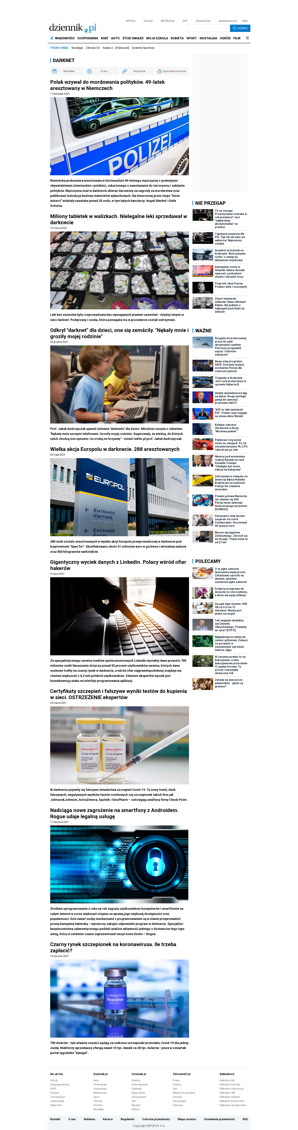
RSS (245, 1119)
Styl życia (178, 1105)
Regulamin (127, 1119)
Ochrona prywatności (156, 1119)
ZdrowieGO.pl (203, 20)
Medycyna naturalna (184, 1092)
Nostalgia (77, 47)
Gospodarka (100, 1088)
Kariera (108, 1119)
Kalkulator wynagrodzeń (233, 1105)
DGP (185, 20)
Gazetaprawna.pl (59, 1084)
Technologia (100, 1084)
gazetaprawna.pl (228, 20)
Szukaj (242, 28)
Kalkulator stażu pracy (232, 1088)
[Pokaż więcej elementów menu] (247, 38)
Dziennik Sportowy (143, 47)
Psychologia (179, 1101)
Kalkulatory (227, 1074)
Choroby (177, 1097)
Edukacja (137, 1088)
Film (134, 1101)
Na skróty (56, 1074)
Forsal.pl (54, 1092)
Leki (175, 1088)
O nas (72, 1119)
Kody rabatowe (140, 1084)
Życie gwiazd (139, 1097)
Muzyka (136, 1105)
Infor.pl (54, 1080)
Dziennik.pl (100, 1074)
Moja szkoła (138, 1092)
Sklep (245, 20)
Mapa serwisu (187, 1119)
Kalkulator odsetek (230, 1097)
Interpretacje (57, 1101)
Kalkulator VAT (228, 1092)
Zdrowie (97, 1101)
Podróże (98, 1105)
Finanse (177, 1084)
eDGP (53, 1088)
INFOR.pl (130, 20)
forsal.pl (148, 20)
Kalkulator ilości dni (230, 1084)
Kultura (136, 1109)
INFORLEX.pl (167, 20)
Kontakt (55, 1119)
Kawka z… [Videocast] (116, 47)
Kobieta (136, 1080)
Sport (96, 1097)
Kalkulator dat (227, 1080)
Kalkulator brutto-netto (232, 1101)
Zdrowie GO (93, 47)
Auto (96, 1080)
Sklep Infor (56, 1105)
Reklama (89, 1119)
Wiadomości (100, 1092)
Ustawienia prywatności (219, 1119)
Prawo (176, 1080)
